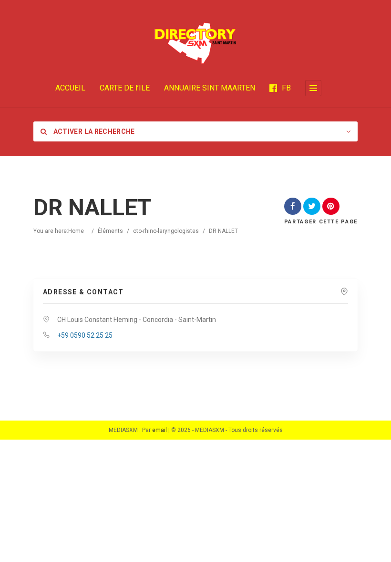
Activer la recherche (92, 131)
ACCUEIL (70, 87)
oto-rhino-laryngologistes (166, 231)
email (159, 430)
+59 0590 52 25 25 (85, 335)
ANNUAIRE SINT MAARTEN (209, 87)
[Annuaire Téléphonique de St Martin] (195, 42)
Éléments (110, 231)
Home (76, 231)
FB (286, 87)
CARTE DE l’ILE (125, 87)
